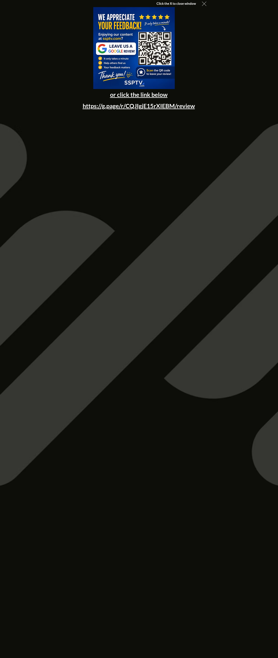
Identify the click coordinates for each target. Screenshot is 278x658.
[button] (204, 4)
